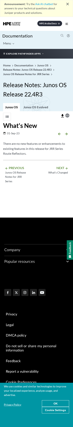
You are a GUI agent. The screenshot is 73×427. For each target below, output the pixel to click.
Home (7, 65)
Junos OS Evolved (35, 107)
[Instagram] (24, 293)
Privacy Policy (12, 404)
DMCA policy (16, 335)
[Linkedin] (33, 293)
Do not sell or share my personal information (31, 348)
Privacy (11, 314)
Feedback (13, 361)
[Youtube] (42, 293)
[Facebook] (7, 293)
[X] (16, 293)
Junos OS (11, 107)
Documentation (17, 35)
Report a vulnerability (22, 371)
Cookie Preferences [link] (21, 382)
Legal (10, 325)
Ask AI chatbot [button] (44, 4)
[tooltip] (62, 116)
